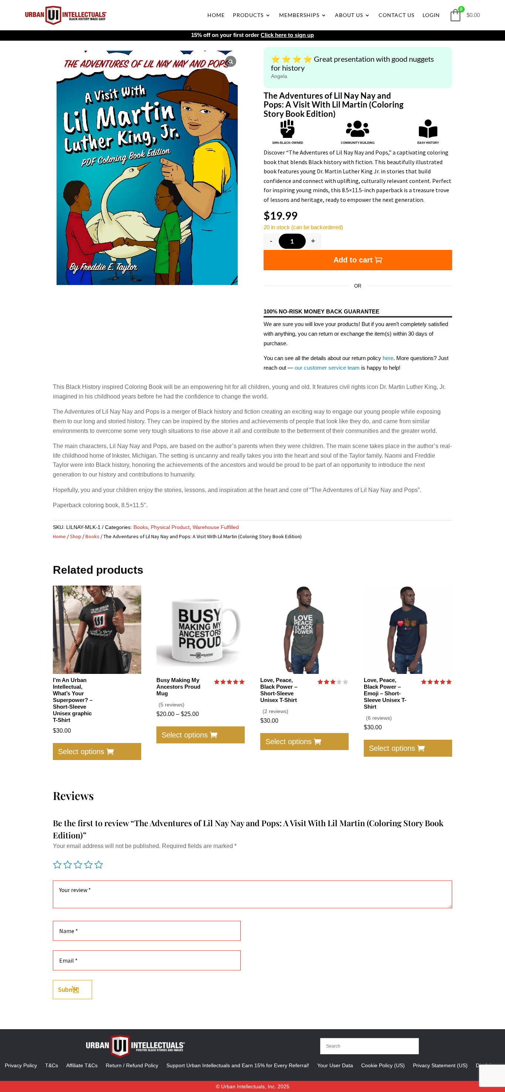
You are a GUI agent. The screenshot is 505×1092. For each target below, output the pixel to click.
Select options (81, 751)
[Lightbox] (230, 61)
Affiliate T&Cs (82, 1065)
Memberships (299, 15)
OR (357, 286)
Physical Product (170, 527)
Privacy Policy (21, 1065)
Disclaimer (488, 1065)
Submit (68, 989)
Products (248, 15)
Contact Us (396, 15)
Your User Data (335, 1065)
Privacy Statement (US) (440, 1065)
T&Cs (51, 1065)
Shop (75, 536)
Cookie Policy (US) (383, 1065)
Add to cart (353, 260)
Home (216, 15)
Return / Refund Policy (132, 1065)
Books (140, 527)
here (388, 358)
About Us (349, 15)
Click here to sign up (287, 35)
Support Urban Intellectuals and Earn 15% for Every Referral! (237, 1065)
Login (431, 15)
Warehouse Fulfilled (216, 527)
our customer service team (327, 367)
